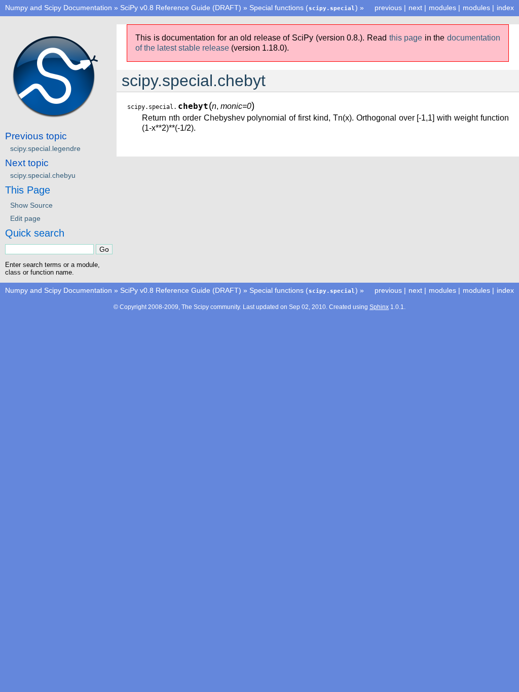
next (415, 8)
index (505, 8)
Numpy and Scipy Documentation (58, 8)
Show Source (31, 205)
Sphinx (379, 307)
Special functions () (303, 8)
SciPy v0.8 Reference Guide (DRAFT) (180, 8)
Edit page (25, 218)
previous (388, 8)
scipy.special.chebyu (43, 175)
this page (406, 37)
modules (476, 8)
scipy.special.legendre (45, 148)
